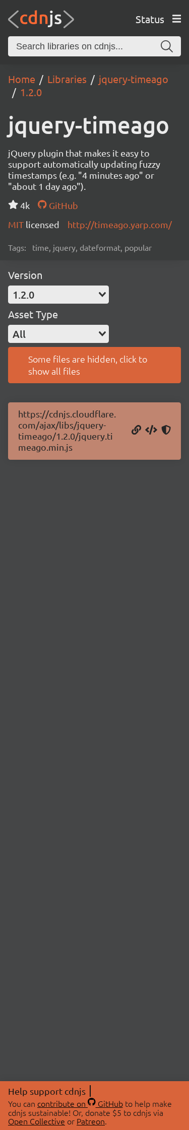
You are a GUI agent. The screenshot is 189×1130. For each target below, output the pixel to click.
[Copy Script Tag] (151, 430)
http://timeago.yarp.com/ (120, 224)
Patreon (91, 1120)
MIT (17, 224)
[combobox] (58, 295)
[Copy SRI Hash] (166, 430)
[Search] (167, 46)
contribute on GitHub (80, 1103)
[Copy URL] (136, 430)
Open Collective (36, 1120)
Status (150, 19)
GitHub (62, 205)
